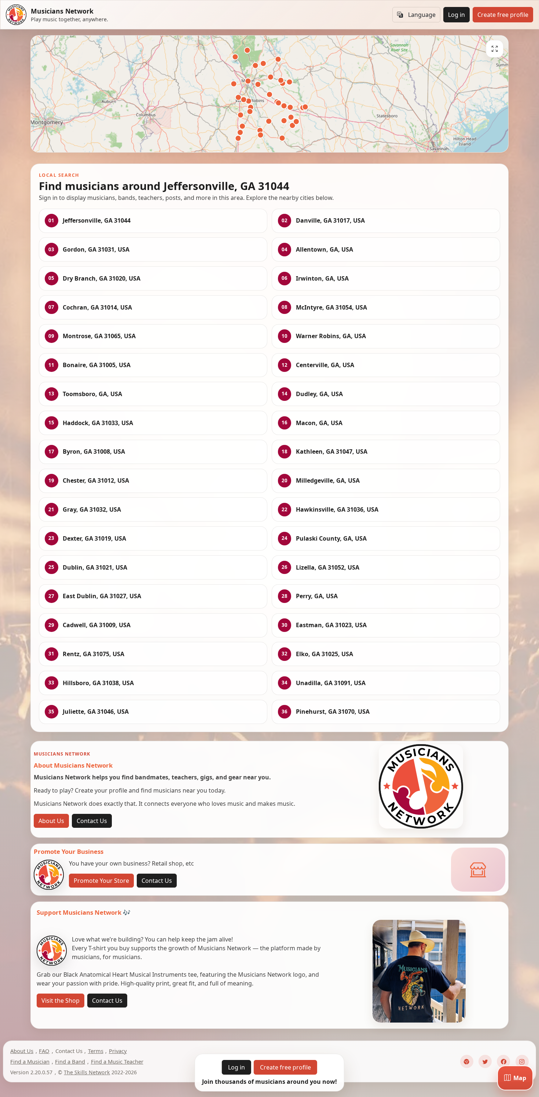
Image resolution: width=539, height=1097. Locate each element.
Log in (456, 15)
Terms (95, 1050)
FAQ (44, 1050)
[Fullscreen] (494, 49)
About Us (51, 821)
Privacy (118, 1050)
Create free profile (502, 15)
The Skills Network (87, 1072)
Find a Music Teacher (117, 1061)
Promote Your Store (101, 881)
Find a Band (70, 1061)
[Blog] (466, 1061)
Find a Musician (30, 1061)
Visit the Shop (60, 1001)
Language (422, 15)
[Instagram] (522, 1061)
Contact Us (92, 821)
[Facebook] (503, 1061)
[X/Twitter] (485, 1061)
